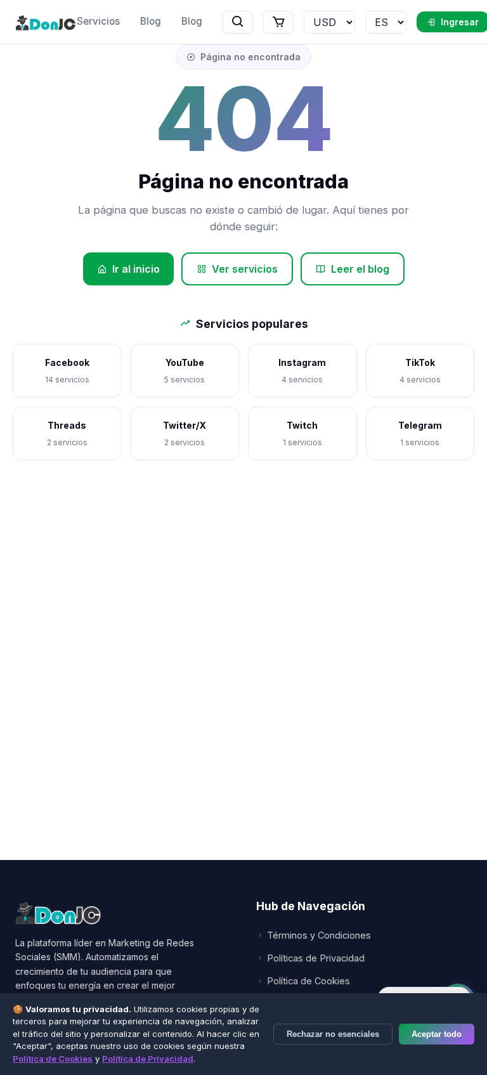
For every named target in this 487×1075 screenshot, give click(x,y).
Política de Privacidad (147, 1058)
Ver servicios (245, 269)
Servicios (98, 21)
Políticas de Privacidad (316, 958)
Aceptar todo (437, 1034)
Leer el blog (360, 269)
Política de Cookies (308, 980)
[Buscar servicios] (238, 22)
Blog (150, 21)
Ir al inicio (136, 269)
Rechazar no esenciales (333, 1034)
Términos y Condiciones (319, 935)
